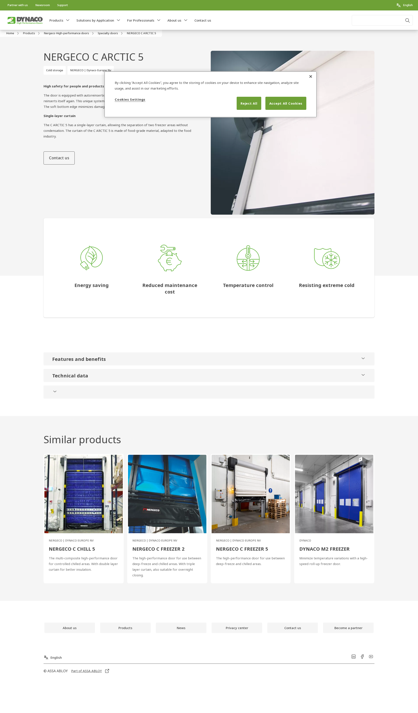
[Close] (310, 76)
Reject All (249, 103)
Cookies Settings (130, 99)
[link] (17, 5)
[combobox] (382, 20)
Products (56, 20)
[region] (210, 94)
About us (174, 20)
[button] (67, 20)
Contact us (202, 20)
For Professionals (140, 20)
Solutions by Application (95, 20)
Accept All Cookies (286, 103)
